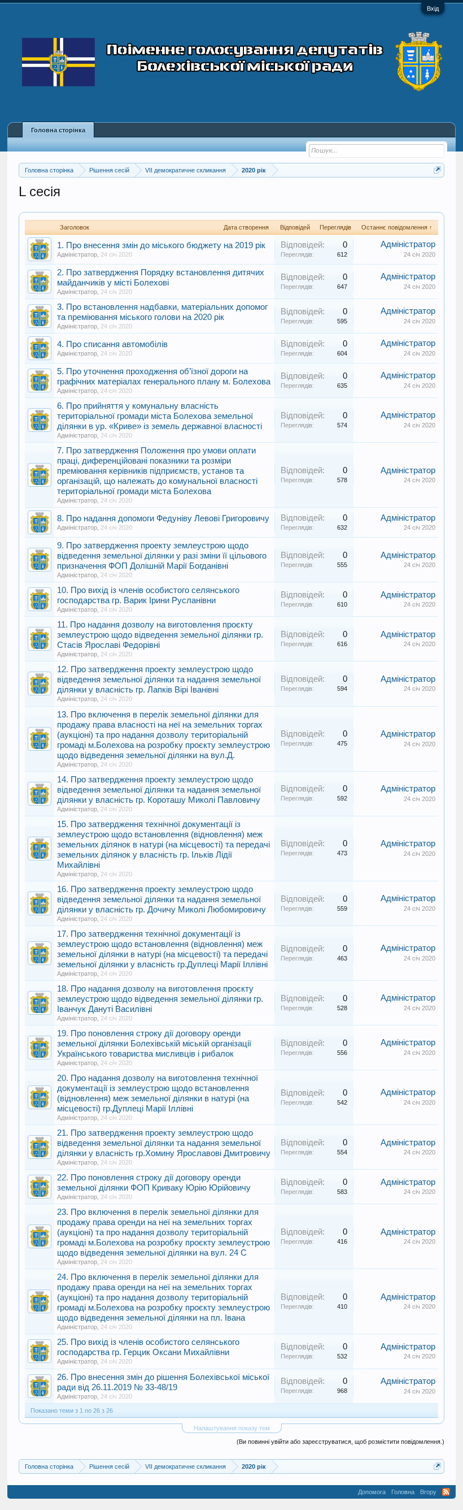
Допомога (372, 1492)
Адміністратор (77, 254)
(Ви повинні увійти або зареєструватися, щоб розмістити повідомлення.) (340, 1441)
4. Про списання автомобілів (112, 344)
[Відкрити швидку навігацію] (437, 170)
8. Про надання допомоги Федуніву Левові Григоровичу (163, 518)
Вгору (428, 1492)
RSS (446, 1492)
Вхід (433, 8)
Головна (402, 1492)
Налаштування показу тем (232, 1428)
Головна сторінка (58, 130)
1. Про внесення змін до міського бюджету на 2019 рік (161, 245)
